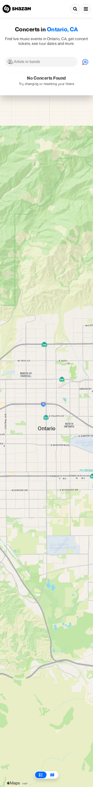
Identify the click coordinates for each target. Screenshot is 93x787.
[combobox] (41, 62)
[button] (86, 9)
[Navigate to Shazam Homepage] (16, 9)
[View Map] (52, 775)
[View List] (40, 775)
